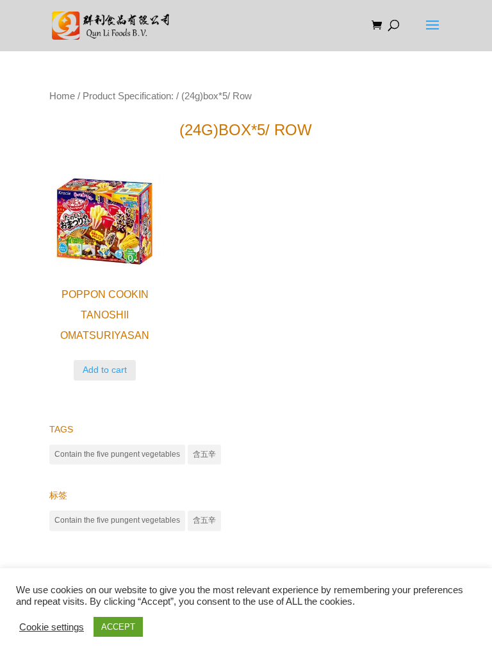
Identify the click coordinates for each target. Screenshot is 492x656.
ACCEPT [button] (118, 627)
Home (62, 96)
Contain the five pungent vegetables (117, 454)
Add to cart (105, 370)
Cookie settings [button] (51, 627)
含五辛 (204, 454)
